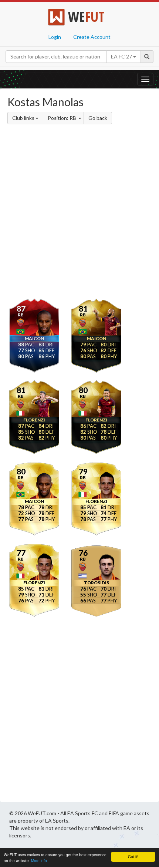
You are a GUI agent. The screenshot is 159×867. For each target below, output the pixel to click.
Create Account (92, 37)
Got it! (133, 856)
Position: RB (62, 118)
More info (39, 860)
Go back (97, 118)
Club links (23, 118)
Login (54, 37)
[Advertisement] (79, 209)
